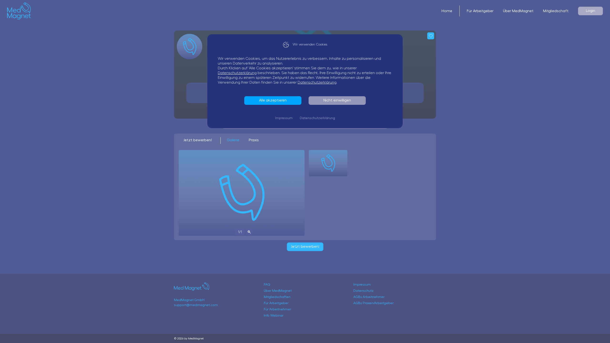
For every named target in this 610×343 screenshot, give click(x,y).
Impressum (284, 118)
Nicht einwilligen (337, 100)
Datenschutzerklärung (237, 73)
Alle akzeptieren (273, 100)
